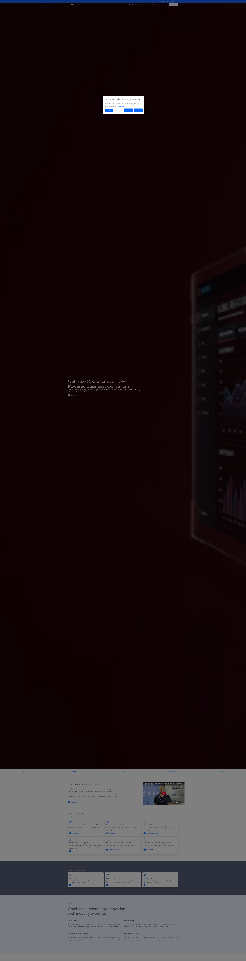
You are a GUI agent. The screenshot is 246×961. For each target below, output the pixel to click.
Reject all (128, 110)
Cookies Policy (121, 106)
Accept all (138, 110)
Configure (109, 110)
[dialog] (123, 105)
